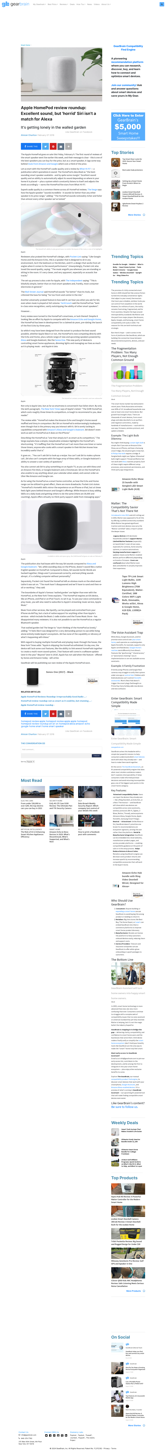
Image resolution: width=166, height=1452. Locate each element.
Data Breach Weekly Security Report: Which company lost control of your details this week (88, 807)
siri (50, 724)
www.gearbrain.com (117, 747)
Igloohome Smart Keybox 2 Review (132, 204)
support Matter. (136, 539)
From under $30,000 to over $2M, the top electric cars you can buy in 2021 (32, 805)
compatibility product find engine (124, 1079)
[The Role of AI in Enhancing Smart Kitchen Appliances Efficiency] (33, 820)
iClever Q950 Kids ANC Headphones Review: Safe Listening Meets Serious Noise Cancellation (127, 1283)
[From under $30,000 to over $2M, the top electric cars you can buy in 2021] (33, 792)
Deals (72, 4)
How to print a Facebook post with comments (88, 833)
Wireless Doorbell (127, 273)
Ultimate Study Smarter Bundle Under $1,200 (130, 1140)
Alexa (23, 340)
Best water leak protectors (132, 170)
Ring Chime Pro (123, 275)
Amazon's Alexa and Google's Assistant (65, 429)
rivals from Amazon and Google (43, 163)
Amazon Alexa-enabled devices (123, 1087)
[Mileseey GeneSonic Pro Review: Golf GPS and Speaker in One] (128, 1253)
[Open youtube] (58, 1435)
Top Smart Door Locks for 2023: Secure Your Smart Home (132, 161)
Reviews (63, 4)
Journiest (73, 1438)
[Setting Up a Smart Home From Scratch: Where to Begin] (115, 184)
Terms (113, 1448)
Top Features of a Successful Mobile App (135, 1397)
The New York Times (50, 408)
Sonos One (60, 340)
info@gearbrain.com (28, 1435)
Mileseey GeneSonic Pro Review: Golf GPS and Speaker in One (127, 1262)
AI (122, 821)
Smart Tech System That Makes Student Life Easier (131, 1130)
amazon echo (83, 724)
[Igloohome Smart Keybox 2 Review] (115, 206)
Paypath (81, 1438)
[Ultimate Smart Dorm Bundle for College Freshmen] (115, 1152)
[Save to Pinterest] (53, 146)
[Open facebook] (50, 1435)
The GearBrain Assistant (131, 767)
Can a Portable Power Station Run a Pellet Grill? (134, 1383)
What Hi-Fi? (85, 168)
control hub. (129, 675)
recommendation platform (127, 61)
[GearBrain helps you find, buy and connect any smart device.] (117, 1348)
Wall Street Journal (34, 291)
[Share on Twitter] (45, 146)
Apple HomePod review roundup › (37, 705)
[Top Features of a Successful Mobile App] (117, 1396)
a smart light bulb (136, 442)
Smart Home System (127, 267)
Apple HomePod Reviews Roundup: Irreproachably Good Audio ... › (54, 696)
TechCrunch (66, 303)
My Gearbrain (39, 4)
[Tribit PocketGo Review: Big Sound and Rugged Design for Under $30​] (128, 1233)
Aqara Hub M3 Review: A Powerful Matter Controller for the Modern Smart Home (126, 1199)
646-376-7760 (26, 1438)
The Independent (74, 280)
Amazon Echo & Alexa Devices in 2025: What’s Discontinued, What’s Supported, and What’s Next (59, 837)
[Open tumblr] (62, 1435)
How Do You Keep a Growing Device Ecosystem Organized (135, 1368)
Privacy (107, 1448)
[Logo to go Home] (16, 4)
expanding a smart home (125, 911)
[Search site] (162, 4)
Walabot (132, 264)
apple (67, 721)
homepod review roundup (35, 724)
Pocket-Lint (75, 256)
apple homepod (79, 721)
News (89, 4)
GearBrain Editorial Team (134, 1348)
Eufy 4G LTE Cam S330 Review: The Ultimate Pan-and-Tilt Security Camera (61, 805)
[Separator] (68, 146)
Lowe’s (138, 922)
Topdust (81, 1435)
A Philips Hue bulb (118, 453)
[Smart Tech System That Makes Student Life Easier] (115, 1132)
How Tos (80, 4)
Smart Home (25, 45)
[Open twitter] (46, 1435)
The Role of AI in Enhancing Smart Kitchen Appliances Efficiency (33, 834)
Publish (96, 755)
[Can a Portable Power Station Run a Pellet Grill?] (117, 1382)
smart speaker (56, 726)
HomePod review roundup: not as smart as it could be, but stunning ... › (56, 700)
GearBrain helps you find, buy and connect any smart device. (135, 1353)
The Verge (92, 189)
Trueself (89, 1435)
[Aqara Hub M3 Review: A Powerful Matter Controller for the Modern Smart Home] (128, 1189)
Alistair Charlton (29, 135)
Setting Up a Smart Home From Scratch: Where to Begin (132, 183)
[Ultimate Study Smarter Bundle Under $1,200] (115, 1142)
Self (80, 801)
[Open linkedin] (66, 1435)
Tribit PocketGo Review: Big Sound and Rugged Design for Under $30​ (126, 1242)
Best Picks (52, 4)
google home (28, 726)
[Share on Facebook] (31, 146)
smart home (42, 726)
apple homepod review (51, 721)
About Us (105, 4)
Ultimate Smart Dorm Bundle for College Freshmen (129, 1151)
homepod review (30, 721)
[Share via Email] (60, 146)
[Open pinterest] (54, 1435)
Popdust (73, 1435)
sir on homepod (61, 724)
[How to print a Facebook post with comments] (90, 820)
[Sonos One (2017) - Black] (60, 677)
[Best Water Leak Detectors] (115, 173)
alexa (72, 724)
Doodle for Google (120, 264)
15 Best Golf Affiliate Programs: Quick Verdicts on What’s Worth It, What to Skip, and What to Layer (131, 1163)
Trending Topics (127, 256)
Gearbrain (133, 1364)
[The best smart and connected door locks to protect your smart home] (115, 162)
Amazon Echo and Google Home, (86, 319)
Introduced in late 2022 (120, 515)
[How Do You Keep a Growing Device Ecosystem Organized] (117, 1368)
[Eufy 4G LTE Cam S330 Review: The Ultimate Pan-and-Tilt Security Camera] (61, 792)
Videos (97, 4)
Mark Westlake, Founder (134, 1410)
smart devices (139, 757)
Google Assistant (128, 1084)
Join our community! (124, 85)
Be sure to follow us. (124, 1107)
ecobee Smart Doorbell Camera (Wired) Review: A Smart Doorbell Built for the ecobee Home (133, 195)
